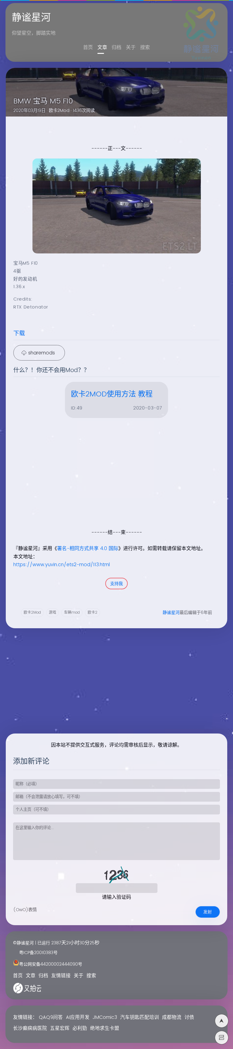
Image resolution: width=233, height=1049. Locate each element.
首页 (88, 47)
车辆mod (72, 612)
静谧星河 (171, 612)
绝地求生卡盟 (104, 1028)
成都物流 (171, 1017)
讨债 (189, 1017)
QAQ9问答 (51, 1017)
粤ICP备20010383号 (38, 952)
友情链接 (61, 976)
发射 (207, 911)
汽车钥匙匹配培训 (139, 1017)
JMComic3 (105, 1017)
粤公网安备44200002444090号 (50, 964)
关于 (131, 47)
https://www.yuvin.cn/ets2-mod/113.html (61, 565)
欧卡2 (92, 612)
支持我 (116, 583)
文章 (102, 47)
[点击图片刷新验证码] (116, 874)
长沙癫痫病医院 (30, 1028)
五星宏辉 (59, 1028)
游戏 (52, 612)
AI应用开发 (77, 1017)
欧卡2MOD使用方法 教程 (112, 394)
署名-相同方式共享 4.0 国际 (87, 548)
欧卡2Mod (59, 110)
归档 (116, 47)
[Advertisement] (112, 485)
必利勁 (80, 1028)
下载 (19, 333)
